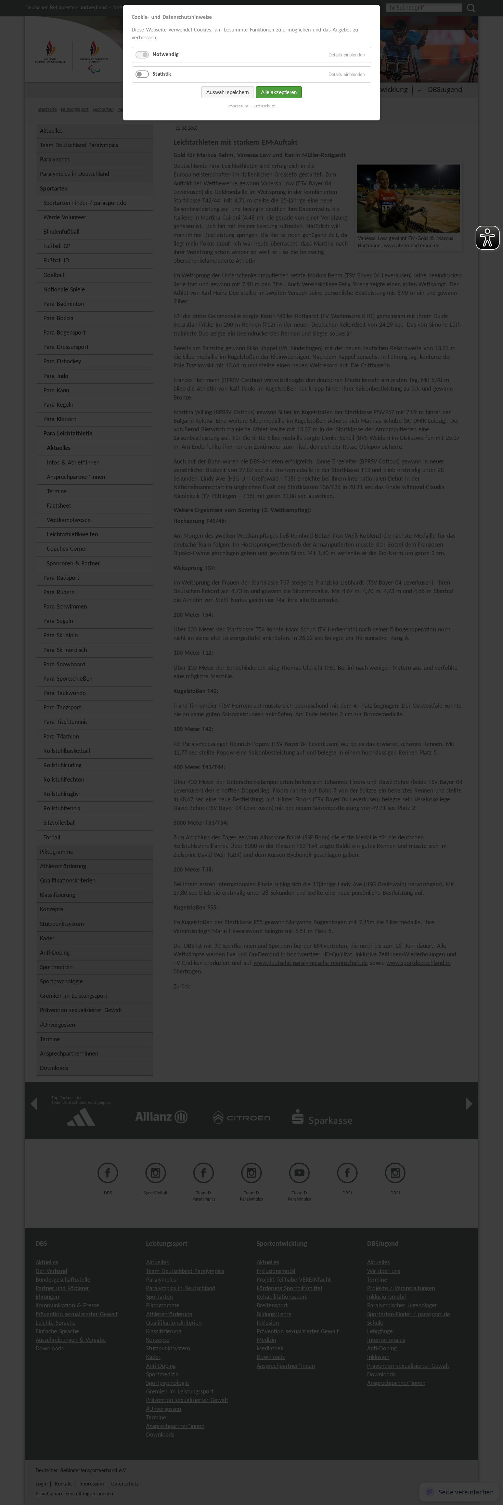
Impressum (238, 106)
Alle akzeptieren (279, 92)
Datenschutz (264, 106)
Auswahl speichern (227, 92)
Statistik (162, 74)
